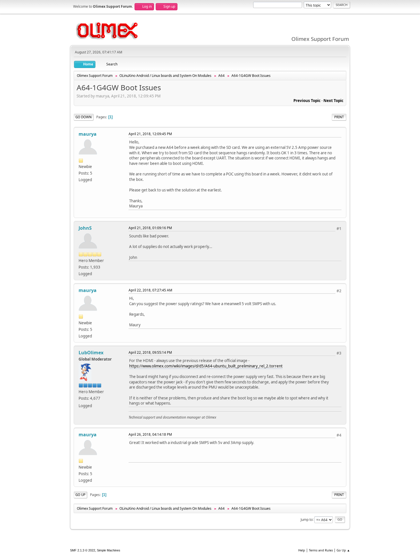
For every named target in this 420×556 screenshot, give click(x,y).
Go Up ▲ (343, 550)
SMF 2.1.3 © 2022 (82, 550)
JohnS (85, 228)
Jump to (307, 519)
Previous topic (307, 100)
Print (339, 117)
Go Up (80, 495)
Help (301, 550)
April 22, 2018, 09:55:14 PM (150, 352)
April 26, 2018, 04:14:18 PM (150, 434)
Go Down (83, 117)
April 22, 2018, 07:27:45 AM (150, 290)
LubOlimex (91, 352)
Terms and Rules (321, 550)
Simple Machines (108, 550)
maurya (88, 134)
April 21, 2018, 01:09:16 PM (150, 227)
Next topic (333, 100)
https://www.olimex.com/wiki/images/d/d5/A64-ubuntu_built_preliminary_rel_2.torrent (206, 366)
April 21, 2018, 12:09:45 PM (150, 133)
